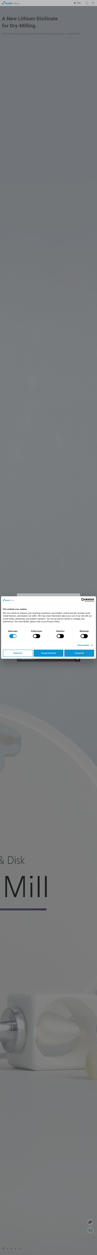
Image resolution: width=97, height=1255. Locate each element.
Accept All (79, 653)
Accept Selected (48, 653)
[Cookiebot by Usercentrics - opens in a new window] (83, 600)
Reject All (18, 653)
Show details (83, 645)
